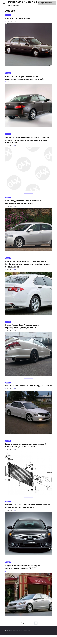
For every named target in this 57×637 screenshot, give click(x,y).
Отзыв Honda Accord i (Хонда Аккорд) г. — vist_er (28, 386)
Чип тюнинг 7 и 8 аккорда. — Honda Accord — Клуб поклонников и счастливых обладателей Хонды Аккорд (27, 264)
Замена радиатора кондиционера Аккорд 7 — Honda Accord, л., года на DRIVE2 (26, 445)
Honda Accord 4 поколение (17, 18)
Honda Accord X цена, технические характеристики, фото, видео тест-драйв (24, 77)
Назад (22, 623)
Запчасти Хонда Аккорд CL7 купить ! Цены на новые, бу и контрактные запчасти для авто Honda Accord (27, 140)
